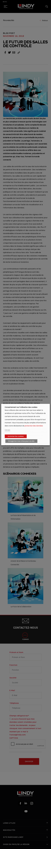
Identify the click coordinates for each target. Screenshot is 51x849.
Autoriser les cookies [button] (16, 436)
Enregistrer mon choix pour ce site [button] (21, 441)
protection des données (34, 426)
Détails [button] (7, 430)
